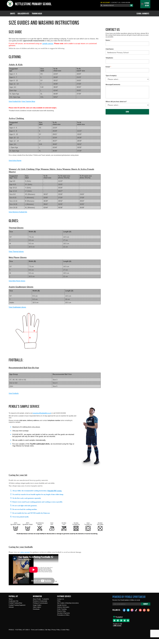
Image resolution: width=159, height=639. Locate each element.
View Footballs (14, 393)
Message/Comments (113, 84)
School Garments (143, 13)
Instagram (132, 610)
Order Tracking (61, 609)
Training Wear (37, 13)
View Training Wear (28, 101)
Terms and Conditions (37, 629)
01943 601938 (125, 2)
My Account (105, 2)
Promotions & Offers (63, 615)
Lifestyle (11, 607)
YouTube (140, 610)
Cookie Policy (65, 629)
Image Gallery (37, 605)
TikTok (136, 610)
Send (127, 112)
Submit (145, 604)
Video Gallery (37, 607)
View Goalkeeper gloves (17, 307)
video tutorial (25, 552)
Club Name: (110, 49)
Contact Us (60, 599)
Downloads (36, 609)
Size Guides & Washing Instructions (68, 603)
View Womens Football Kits (18, 212)
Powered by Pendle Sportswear (128, 596)
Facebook (124, 610)
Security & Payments (63, 613)
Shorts (12, 13)
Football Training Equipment (17, 605)
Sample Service (62, 605)
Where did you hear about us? (116, 101)
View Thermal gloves (16, 251)
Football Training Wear (15, 603)
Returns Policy (61, 611)
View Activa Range (15, 160)
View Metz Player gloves (17, 281)
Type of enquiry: (111, 75)
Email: (108, 67)
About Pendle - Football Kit (41, 599)
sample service (47, 43)
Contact (115, 2)
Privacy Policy (56, 629)
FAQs (59, 601)
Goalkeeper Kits (23, 13)
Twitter (128, 610)
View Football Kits (15, 101)
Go (131, 5)
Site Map (47, 629)
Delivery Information (63, 607)
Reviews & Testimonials (40, 601)
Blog (148, 610)
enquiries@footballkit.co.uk (42, 413)
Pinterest (144, 610)
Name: (108, 40)
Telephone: (109, 58)
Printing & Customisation (40, 603)
